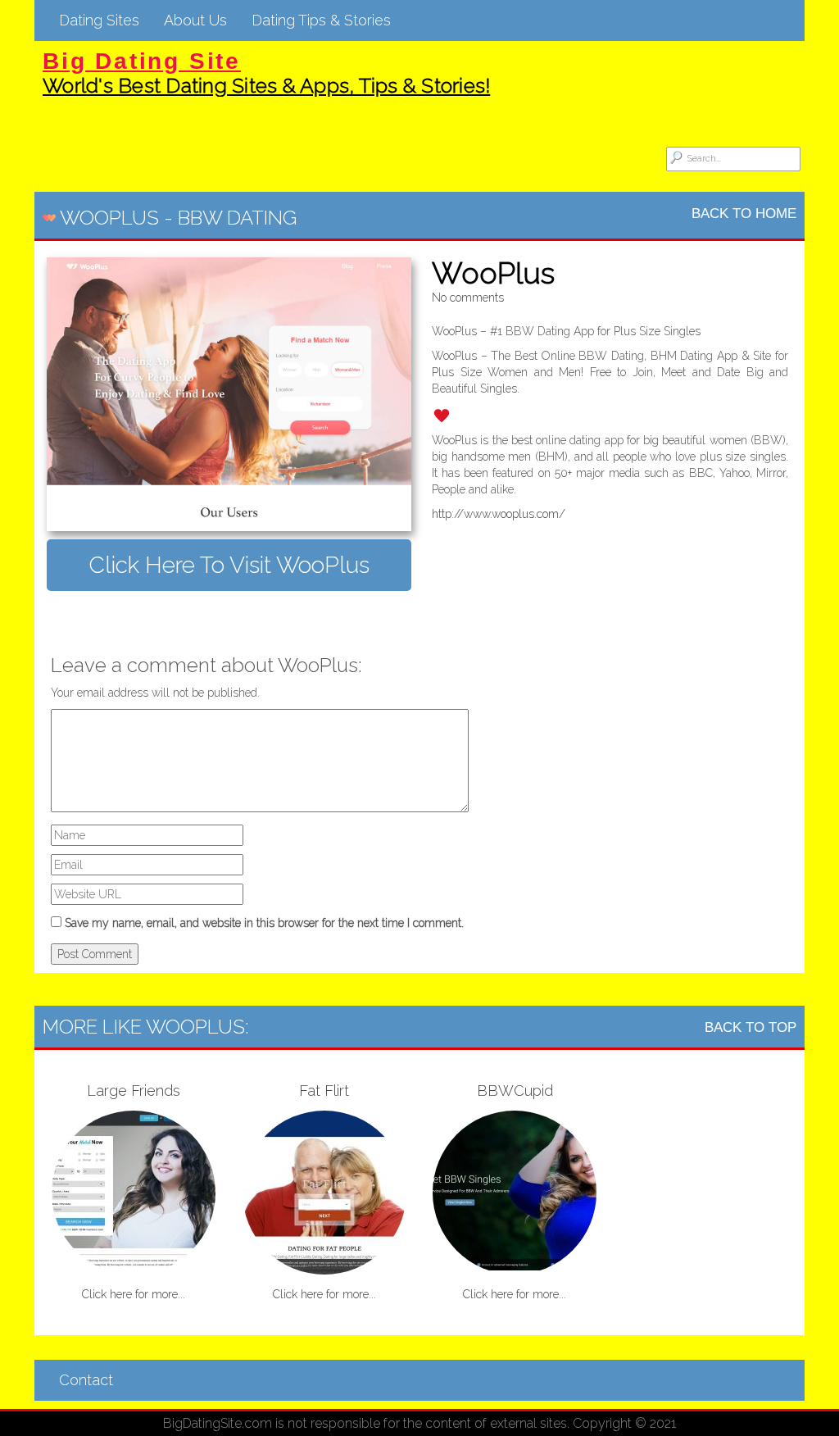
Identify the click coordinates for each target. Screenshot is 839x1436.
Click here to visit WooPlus (229, 565)
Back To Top (750, 1027)
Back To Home (744, 213)
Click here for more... (133, 1294)
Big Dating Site (142, 61)
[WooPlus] (229, 394)
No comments (468, 297)
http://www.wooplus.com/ (498, 513)
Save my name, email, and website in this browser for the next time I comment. (264, 922)
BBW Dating (237, 217)
